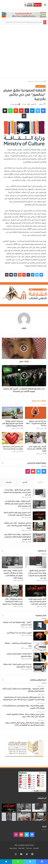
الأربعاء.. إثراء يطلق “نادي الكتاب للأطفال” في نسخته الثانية (36, 449)
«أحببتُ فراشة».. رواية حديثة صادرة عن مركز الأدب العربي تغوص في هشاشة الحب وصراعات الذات (18, 503)
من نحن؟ (29, 848)
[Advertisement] (24, 52)
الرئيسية (41, 81)
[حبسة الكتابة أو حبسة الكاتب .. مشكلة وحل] (39, 646)
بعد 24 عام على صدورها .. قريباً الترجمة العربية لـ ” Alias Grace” (36, 423)
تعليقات (8, 482)
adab (41, 104)
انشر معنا (21, 848)
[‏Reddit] (19, 275)
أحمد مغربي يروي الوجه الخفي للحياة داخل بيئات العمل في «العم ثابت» (37, 601)
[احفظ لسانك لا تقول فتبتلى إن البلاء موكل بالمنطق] (39, 657)
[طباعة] (7, 275)
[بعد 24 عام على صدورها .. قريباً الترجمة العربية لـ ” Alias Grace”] (35, 413)
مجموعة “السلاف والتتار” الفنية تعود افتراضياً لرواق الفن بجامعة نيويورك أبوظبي (12, 423)
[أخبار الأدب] (33, 5)
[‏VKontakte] (15, 275)
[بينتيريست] (24, 275)
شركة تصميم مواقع (27, 845)
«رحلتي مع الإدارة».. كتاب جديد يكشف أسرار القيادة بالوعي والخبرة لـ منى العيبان (17, 525)
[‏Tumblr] (28, 275)
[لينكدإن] (32, 275)
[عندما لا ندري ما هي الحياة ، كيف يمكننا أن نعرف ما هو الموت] (39, 667)
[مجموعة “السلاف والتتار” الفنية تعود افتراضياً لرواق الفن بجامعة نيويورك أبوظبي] (12, 413)
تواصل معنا (13, 848)
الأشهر (24, 482)
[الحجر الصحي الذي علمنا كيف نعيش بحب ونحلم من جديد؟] (12, 438)
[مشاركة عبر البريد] (11, 275)
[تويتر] (37, 275)
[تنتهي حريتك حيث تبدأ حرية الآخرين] (39, 636)
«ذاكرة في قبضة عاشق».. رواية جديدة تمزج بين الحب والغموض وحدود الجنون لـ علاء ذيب (17, 492)
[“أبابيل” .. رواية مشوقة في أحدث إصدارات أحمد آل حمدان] (39, 625)
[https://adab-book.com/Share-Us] (24, 15)
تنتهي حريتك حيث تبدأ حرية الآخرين (19, 633)
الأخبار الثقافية (32, 81)
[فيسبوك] (41, 275)
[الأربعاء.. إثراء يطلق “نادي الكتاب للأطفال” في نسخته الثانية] (35, 438)
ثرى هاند (17, 845)
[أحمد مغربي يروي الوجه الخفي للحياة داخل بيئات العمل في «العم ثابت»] (39, 515)
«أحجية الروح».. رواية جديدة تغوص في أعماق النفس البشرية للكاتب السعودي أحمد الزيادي (17, 536)
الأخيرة (40, 482)
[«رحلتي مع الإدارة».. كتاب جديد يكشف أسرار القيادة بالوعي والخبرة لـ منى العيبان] (39, 526)
